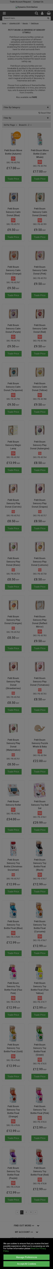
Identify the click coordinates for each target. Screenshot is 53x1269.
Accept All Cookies (26, 1264)
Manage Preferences (26, 1257)
